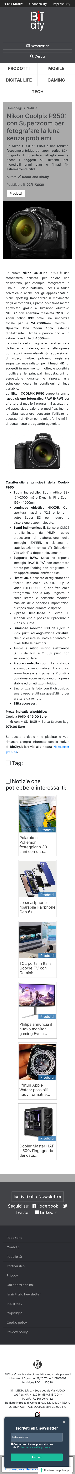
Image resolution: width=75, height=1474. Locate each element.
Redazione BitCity (35, 177)
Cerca (39, 56)
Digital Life (19, 80)
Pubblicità (14, 1256)
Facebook (47, 1206)
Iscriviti (37, 1457)
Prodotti (19, 68)
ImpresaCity (61, 4)
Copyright (14, 1313)
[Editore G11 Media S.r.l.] (37, 1416)
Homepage (15, 108)
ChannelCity (38, 4)
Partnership (16, 1266)
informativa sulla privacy (34, 1447)
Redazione (14, 1238)
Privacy (12, 1275)
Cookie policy (17, 1322)
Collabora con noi (20, 1285)
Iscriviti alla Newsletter (38, 1197)
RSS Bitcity (14, 1304)
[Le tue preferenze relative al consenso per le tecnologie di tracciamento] (55, 1470)
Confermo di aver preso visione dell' (33, 1446)
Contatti (13, 1247)
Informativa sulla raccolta (23, 1469)
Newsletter (39, 45)
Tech (37, 91)
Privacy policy (17, 1332)
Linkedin (48, 1212)
